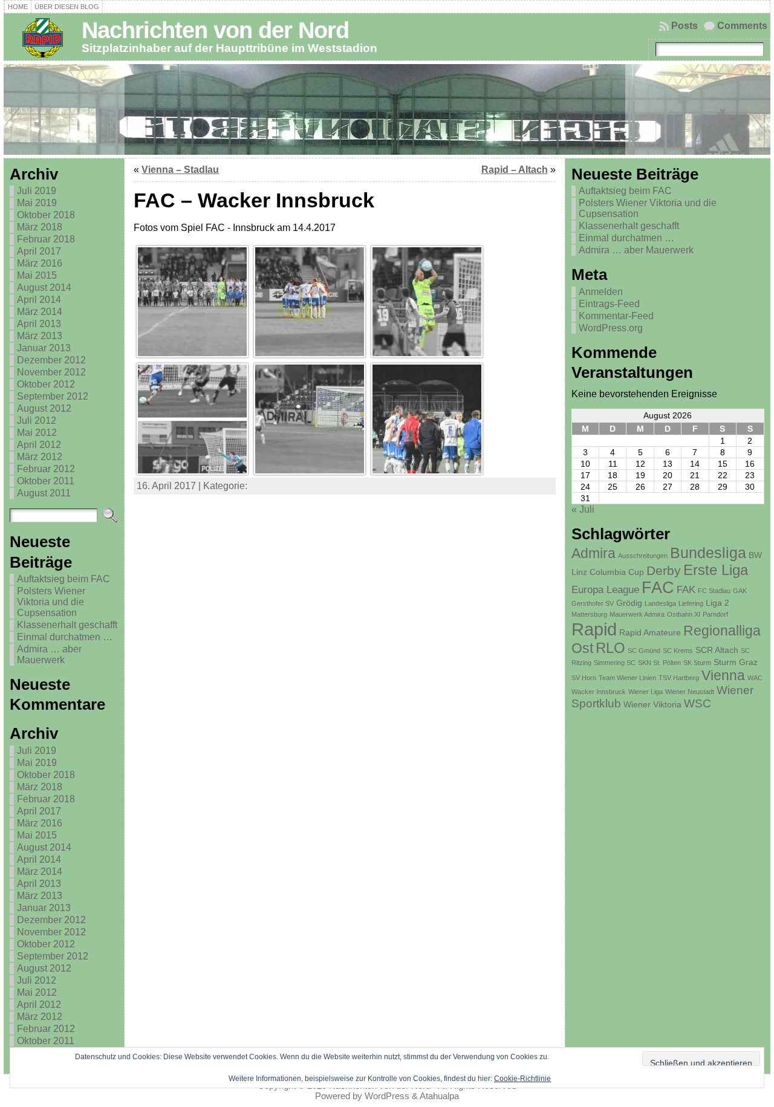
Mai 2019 (37, 203)
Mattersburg (589, 614)
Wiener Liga (645, 691)
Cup (636, 572)
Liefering (690, 603)
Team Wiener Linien (627, 677)
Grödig (629, 603)
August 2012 (44, 408)
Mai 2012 (37, 432)
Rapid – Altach (514, 169)
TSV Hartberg (679, 677)
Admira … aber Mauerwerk (49, 654)
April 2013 (39, 324)
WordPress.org (611, 328)
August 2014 (44, 287)
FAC (658, 588)
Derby (663, 570)
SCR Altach (716, 650)
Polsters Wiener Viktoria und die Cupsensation (51, 602)
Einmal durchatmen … (64, 637)
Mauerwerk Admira (637, 614)
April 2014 (39, 299)
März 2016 (39, 263)
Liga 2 (717, 603)
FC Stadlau (714, 590)
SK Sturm (697, 662)
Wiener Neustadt (689, 691)
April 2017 (39, 251)
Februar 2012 (46, 469)
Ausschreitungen (643, 555)
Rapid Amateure (650, 632)
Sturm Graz (736, 662)
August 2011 (44, 493)
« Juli (582, 509)
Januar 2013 (44, 348)
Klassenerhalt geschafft (67, 625)
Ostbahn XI (683, 614)
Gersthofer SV (592, 603)
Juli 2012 (36, 420)
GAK (740, 590)
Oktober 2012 (46, 384)
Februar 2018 (46, 239)
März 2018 (39, 227)
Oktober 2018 (46, 215)
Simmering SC (615, 662)
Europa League (605, 590)
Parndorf (715, 614)
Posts (684, 26)
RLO (610, 648)
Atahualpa (439, 1096)
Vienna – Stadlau (180, 169)
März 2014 (39, 312)
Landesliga (660, 603)
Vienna (723, 675)
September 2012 (52, 396)
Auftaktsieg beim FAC (63, 579)
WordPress (387, 1096)
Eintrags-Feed (609, 304)
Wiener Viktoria (652, 704)
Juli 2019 (36, 191)
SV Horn (583, 677)
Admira (593, 553)
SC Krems (678, 650)
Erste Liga (715, 570)
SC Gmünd (644, 650)
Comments (742, 26)
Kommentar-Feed (616, 316)
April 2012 (39, 445)
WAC (755, 677)
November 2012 (51, 372)
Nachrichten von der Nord (215, 30)
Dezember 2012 (51, 360)
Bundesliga (708, 552)
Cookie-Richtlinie (522, 1078)
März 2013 (39, 336)
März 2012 (39, 457)
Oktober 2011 (45, 481)
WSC (697, 703)
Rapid (594, 629)
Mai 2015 (37, 275)
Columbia (608, 572)
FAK (686, 590)
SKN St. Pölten (659, 662)
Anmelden (601, 292)
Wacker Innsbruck (598, 691)
